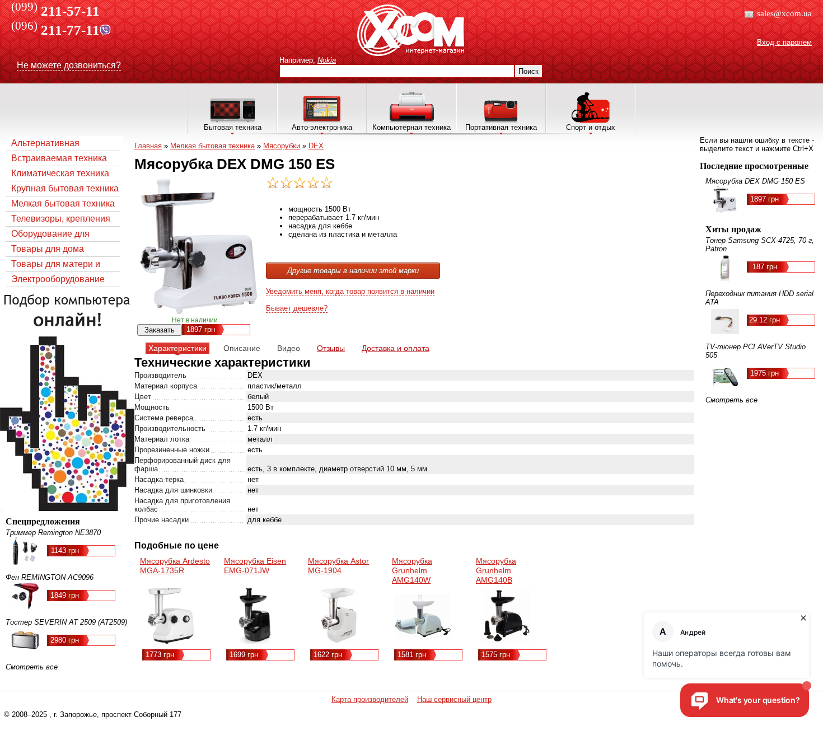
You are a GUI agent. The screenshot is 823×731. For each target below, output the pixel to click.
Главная (148, 146)
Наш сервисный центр (454, 699)
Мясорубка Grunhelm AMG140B (496, 570)
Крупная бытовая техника (65, 188)
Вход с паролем (784, 42)
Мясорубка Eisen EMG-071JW (255, 565)
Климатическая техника (60, 173)
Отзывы (331, 348)
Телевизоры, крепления (60, 218)
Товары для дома (47, 249)
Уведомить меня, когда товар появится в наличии (350, 291)
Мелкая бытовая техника (63, 203)
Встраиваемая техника (59, 158)
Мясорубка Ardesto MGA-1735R (175, 565)
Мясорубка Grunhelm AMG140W (412, 570)
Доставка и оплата (395, 348)
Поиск (528, 71)
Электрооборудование (58, 279)
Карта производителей (369, 699)
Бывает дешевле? (297, 308)
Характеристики (177, 348)
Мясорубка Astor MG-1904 (338, 565)
